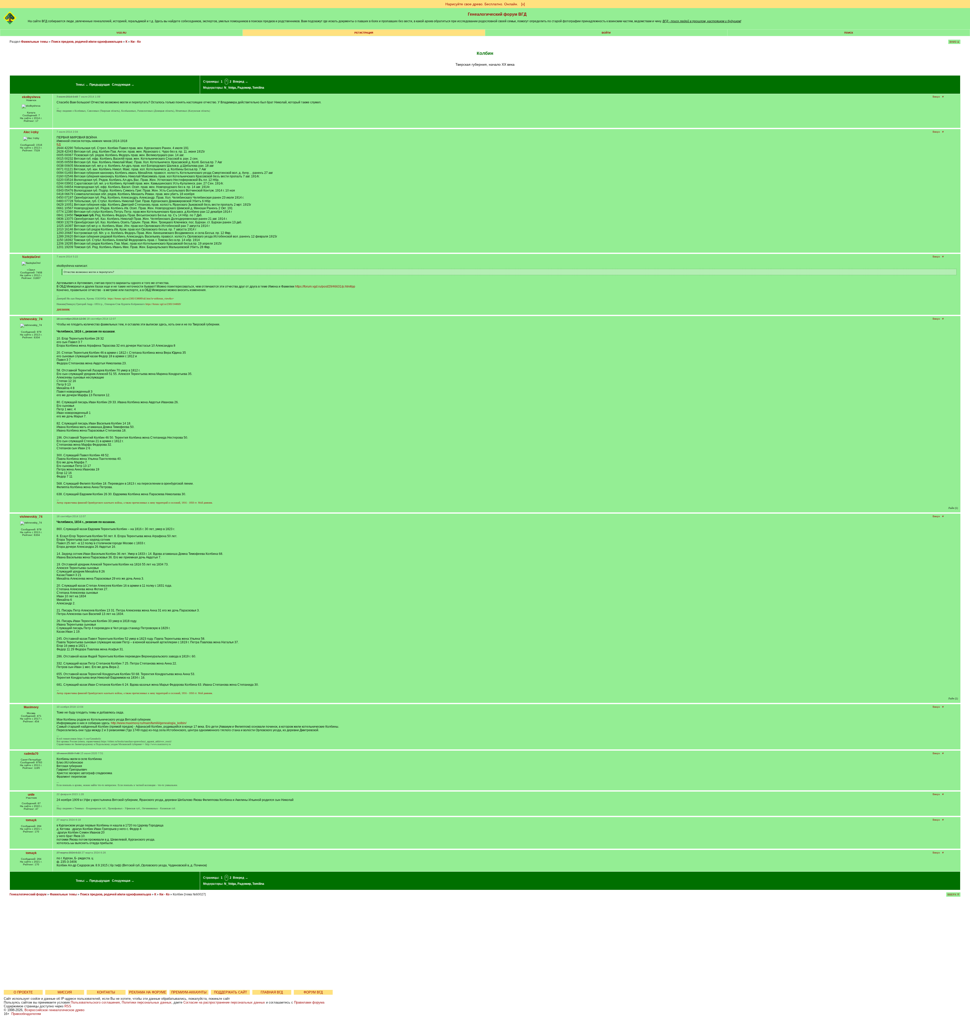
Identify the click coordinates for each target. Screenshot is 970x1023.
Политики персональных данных (147, 1002)
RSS (67, 1006)
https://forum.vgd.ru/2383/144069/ (163, 304)
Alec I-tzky (31, 132)
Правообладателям (26, 1014)
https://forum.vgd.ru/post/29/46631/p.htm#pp (325, 286)
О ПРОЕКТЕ (23, 992)
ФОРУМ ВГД (313, 992)
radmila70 (31, 753)
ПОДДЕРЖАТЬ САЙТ (230, 992)
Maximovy (31, 707)
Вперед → (240, 81)
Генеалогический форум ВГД (497, 14)
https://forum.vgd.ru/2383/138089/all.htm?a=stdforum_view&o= (141, 298)
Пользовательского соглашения (95, 1002)
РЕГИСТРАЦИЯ (363, 32)
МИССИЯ (65, 992)
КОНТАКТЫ (106, 992)
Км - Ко (136, 41)
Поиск (848, 32)
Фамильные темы (34, 41)
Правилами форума (309, 1002)
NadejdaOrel (31, 257)
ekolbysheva (31, 97)
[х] (523, 4)
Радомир (244, 87)
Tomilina (258, 87)
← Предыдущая (98, 84)
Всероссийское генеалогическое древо (54, 1010)
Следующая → (123, 84)
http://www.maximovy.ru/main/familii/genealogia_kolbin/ (148, 723)
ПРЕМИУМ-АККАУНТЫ (189, 992)
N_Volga (230, 87)
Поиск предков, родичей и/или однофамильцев (86, 41)
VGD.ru (121, 32)
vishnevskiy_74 (31, 319)
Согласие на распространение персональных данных (224, 1002)
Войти (606, 32)
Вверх (936, 96)
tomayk (31, 820)
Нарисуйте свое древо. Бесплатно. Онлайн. (481, 4)
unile (31, 794)
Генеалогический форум (28, 894)
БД (59, 144)
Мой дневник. (205, 502)
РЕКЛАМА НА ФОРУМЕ (147, 992)
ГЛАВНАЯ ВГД (272, 992)
